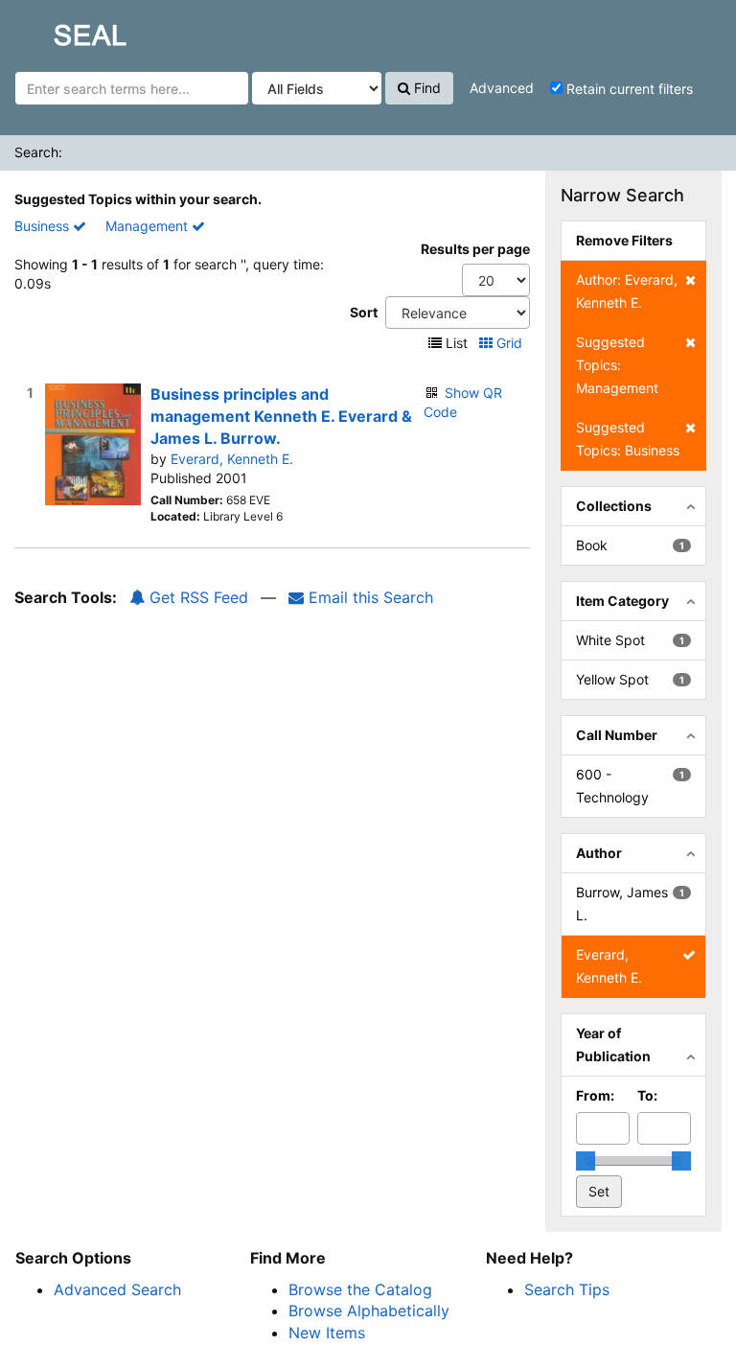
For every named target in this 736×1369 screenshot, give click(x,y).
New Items (326, 1332)
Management (148, 226)
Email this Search (368, 597)
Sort (364, 312)
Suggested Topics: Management (617, 365)
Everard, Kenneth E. (232, 459)
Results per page (475, 249)
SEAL (54, 29)
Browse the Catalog (360, 1289)
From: (595, 1095)
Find (425, 88)
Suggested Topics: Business (627, 438)
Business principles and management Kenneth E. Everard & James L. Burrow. (281, 416)
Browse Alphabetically (368, 1310)
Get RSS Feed (196, 597)
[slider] (585, 1161)
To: (647, 1095)
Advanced (502, 88)
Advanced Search (117, 1289)
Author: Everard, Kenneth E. (627, 291)
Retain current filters (628, 89)
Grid (509, 343)
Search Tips (567, 1289)
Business (43, 226)
